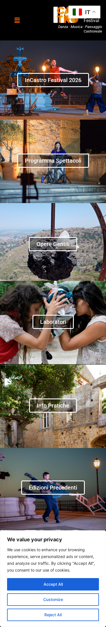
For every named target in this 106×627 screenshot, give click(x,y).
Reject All (53, 614)
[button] (17, 20)
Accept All (53, 584)
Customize (53, 599)
